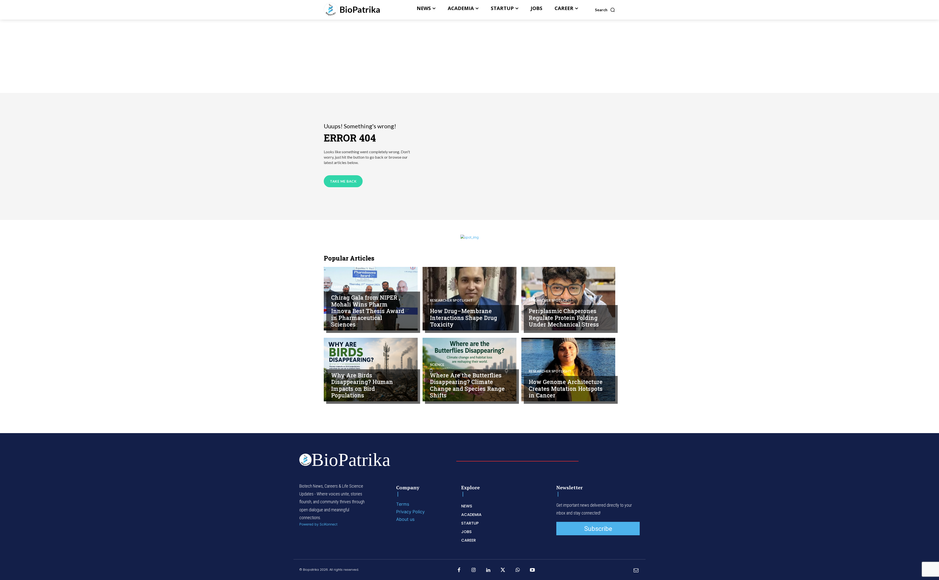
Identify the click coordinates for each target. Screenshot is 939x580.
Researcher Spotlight (451, 300)
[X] (503, 570)
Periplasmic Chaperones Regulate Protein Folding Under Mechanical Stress (564, 317)
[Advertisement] (469, 56)
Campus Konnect (347, 287)
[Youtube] (532, 570)
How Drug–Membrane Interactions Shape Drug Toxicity (463, 317)
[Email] (636, 570)
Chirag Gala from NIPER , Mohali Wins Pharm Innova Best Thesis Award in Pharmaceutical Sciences (367, 311)
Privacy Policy (410, 511)
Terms (402, 504)
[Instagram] (474, 570)
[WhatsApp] (518, 570)
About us (405, 519)
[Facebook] (459, 570)
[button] (605, 10)
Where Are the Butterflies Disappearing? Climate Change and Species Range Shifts (467, 385)
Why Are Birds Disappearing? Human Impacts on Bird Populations (362, 385)
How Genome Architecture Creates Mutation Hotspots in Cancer (566, 388)
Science (338, 364)
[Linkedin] (488, 570)
